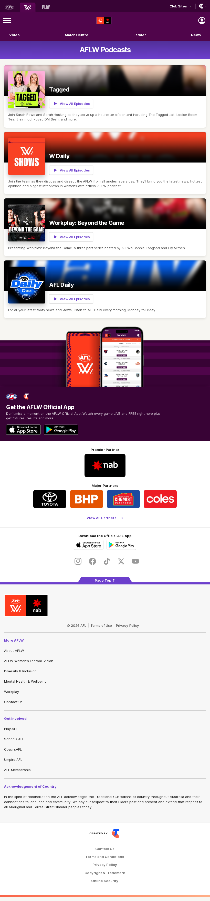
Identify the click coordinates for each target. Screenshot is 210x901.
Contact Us (13, 702)
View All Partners (102, 518)
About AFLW (14, 651)
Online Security (104, 881)
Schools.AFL (14, 739)
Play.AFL (11, 729)
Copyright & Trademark (105, 873)
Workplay (11, 692)
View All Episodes (75, 104)
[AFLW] (27, 7)
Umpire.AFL (13, 759)
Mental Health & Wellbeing (25, 681)
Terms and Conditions (104, 856)
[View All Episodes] (105, 96)
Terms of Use (101, 625)
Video (14, 35)
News (196, 35)
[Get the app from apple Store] (23, 429)
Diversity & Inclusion (20, 671)
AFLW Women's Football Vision (28, 661)
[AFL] (9, 7)
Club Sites (178, 6)
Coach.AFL (13, 749)
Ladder (139, 35)
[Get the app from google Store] (61, 429)
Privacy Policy (127, 625)
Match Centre (76, 35)
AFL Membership (17, 770)
